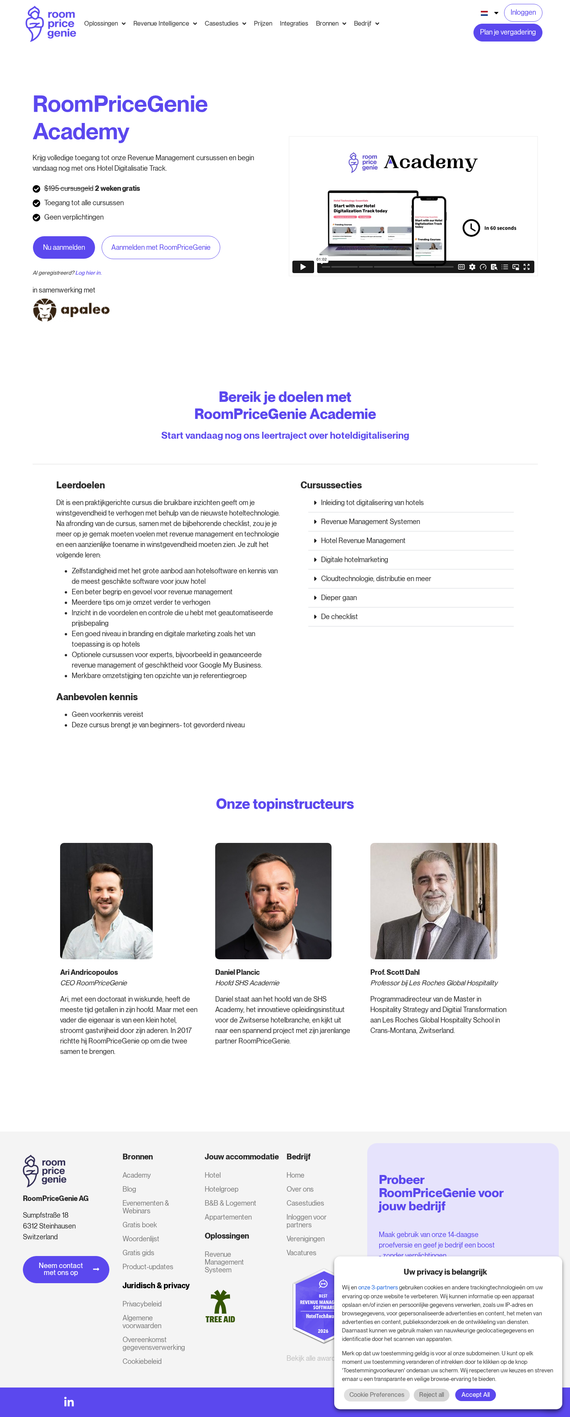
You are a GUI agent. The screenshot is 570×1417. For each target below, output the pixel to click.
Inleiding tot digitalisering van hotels (372, 502)
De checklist (339, 616)
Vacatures (301, 1253)
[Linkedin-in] (69, 1402)
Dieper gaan (339, 597)
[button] (411, 502)
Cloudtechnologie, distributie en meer (376, 578)
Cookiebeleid (142, 1361)
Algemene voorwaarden (142, 1322)
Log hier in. (88, 273)
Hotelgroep (221, 1189)
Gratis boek (140, 1225)
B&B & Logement (230, 1203)
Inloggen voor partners (306, 1221)
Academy (137, 1175)
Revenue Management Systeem (224, 1262)
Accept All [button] (475, 1394)
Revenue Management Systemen (370, 521)
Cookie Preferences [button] (376, 1394)
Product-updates (148, 1267)
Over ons (300, 1189)
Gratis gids (138, 1253)
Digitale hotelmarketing (354, 559)
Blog (129, 1189)
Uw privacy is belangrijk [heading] (445, 1272)
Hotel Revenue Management (363, 540)
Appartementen (228, 1217)
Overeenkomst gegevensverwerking (153, 1343)
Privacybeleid (142, 1304)
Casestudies (305, 1203)
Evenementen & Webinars (146, 1207)
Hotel (213, 1175)
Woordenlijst (141, 1239)
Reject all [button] (431, 1394)
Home (295, 1175)
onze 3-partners (378, 1287)
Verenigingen (306, 1239)
